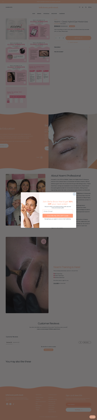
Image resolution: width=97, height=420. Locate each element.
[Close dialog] (74, 194)
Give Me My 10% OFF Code (57, 216)
